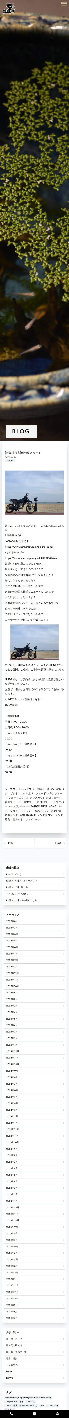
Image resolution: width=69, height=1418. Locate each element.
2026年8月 (12, 921)
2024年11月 (12, 1057)
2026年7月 (12, 927)
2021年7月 (11, 1318)
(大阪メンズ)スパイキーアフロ (21, 880)
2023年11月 (12, 1135)
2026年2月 (12, 960)
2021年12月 (12, 1285)
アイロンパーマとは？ (17, 893)
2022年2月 (12, 1272)
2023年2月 (12, 1194)
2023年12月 (12, 1129)
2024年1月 (12, 1122)
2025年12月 (12, 973)
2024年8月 (12, 1077)
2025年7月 (12, 1005)
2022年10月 (12, 1220)
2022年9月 (12, 1227)
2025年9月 (12, 992)
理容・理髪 (11, 1358)
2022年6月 (12, 1246)
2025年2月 (12, 1038)
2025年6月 (12, 1012)
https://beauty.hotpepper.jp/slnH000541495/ (28, 1397)
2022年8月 (12, 1233)
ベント (9, 1409)
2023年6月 (12, 1168)
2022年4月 (12, 1259)
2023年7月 (12, 1161)
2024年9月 (12, 1070)
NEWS (10, 460)
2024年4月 (12, 1103)
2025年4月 (12, 1025)
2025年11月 (12, 979)
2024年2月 (12, 1116)
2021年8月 (11, 1311)
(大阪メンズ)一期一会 (17, 887)
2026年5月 (12, 940)
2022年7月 (12, 1240)
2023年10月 (12, 1142)
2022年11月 (12, 1214)
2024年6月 (12, 1090)
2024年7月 (12, 1083)
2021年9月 (12, 1305)
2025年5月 (12, 1018)
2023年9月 (12, 1149)
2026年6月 (12, 934)
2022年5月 (12, 1253)
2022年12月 (12, 1207)
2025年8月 (12, 999)
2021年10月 (12, 1298)
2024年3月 (12, 1109)
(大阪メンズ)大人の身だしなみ (21, 900)
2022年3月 (12, 1266)
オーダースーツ (14, 1338)
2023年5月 (12, 1175)
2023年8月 (12, 1155)
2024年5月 (12, 1096)
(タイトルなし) (13, 874)
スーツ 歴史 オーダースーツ (21, 1405)
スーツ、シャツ (49, 1405)
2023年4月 (12, 1181)
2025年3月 (12, 1031)
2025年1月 (11, 1044)
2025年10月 (12, 986)
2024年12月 (12, 1051)
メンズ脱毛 (11, 1364)
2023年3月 (12, 1187)
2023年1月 (11, 1201)
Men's (9, 1371)
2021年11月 (12, 1292)
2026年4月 (12, 947)
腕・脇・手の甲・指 (16, 1352)
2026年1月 (12, 966)
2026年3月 (12, 953)
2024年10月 (12, 1064)
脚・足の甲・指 (14, 1345)
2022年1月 (12, 1279)
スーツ (30, 1401)
